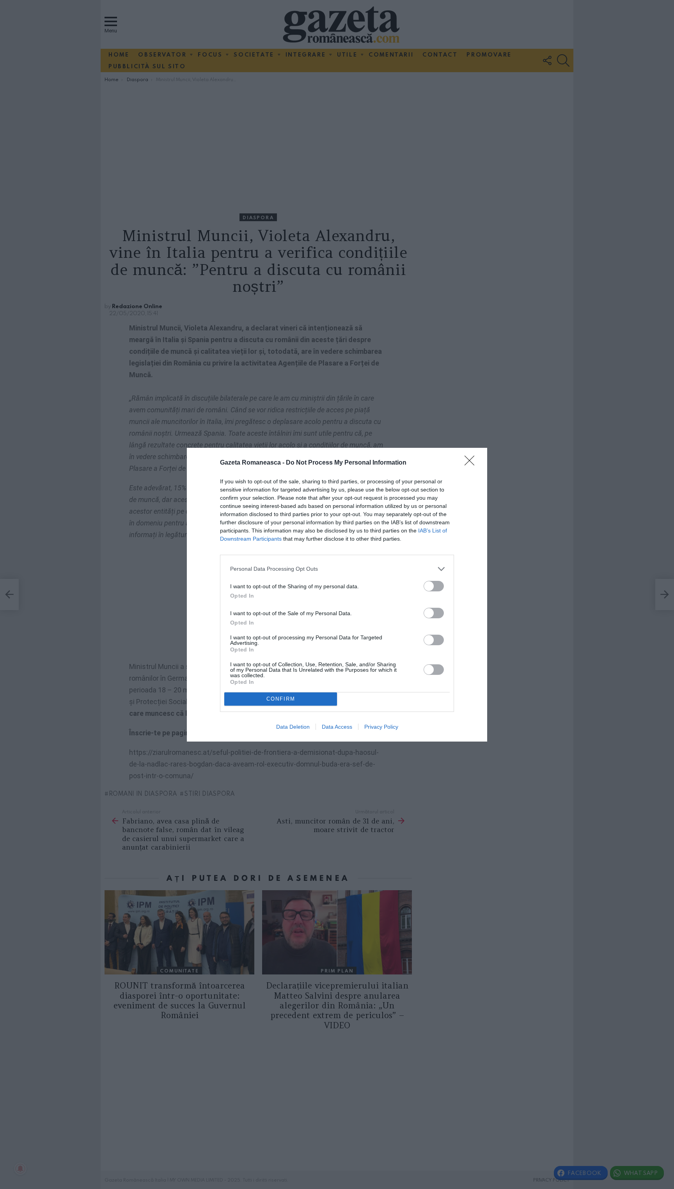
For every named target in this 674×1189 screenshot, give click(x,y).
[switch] (434, 586)
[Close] (472, 463)
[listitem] (337, 569)
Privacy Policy (381, 727)
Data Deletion (293, 727)
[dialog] (337, 595)
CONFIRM (280, 699)
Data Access (337, 727)
